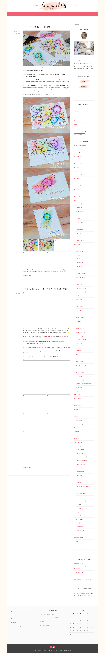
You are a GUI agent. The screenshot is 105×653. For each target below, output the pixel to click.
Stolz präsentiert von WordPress (42, 650)
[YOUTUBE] (53, 647)
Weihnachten (79, 240)
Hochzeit (78, 218)
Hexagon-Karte (79, 303)
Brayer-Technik (79, 471)
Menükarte (78, 321)
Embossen (78, 479)
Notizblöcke (77, 409)
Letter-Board (77, 394)
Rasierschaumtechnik (80, 508)
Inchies (75, 189)
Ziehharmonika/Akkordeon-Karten (83, 383)
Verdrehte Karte (79, 380)
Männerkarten (79, 317)
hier (63, 336)
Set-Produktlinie (77, 424)
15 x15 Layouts (77, 149)
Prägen (77, 497)
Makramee (76, 402)
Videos (30, 14)
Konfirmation (79, 222)
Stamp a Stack (79, 237)
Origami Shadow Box (80, 332)
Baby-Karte (78, 266)
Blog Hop (76, 167)
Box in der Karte (79, 270)
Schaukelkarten (79, 347)
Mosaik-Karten (79, 328)
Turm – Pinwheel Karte (81, 365)
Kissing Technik (79, 490)
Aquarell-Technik (79, 453)
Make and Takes (77, 398)
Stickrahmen (77, 435)
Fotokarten (78, 204)
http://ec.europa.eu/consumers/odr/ (82, 595)
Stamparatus (77, 431)
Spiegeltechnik (79, 512)
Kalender (76, 196)
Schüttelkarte (79, 350)
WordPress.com (67, 650)
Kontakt (63, 14)
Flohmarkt (47, 14)
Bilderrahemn (77, 163)
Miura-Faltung (79, 325)
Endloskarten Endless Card (82, 281)
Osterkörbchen (79, 526)
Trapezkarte (78, 354)
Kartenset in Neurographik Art (36, 27)
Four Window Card (80, 292)
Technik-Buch (77, 442)
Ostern (77, 226)
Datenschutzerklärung (83, 14)
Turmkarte (78, 369)
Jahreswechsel (77, 193)
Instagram (76, 108)
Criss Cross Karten (80, 277)
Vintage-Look (79, 515)
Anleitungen (76, 156)
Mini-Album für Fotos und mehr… (81, 563)
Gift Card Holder (79, 299)
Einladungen (77, 178)
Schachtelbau (79, 530)
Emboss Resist (79, 475)
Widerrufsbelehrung (78, 120)
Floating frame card (80, 288)
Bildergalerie (38, 14)
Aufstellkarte (79, 259)
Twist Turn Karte (79, 372)
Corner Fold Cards (80, 273)
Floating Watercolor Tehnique (82, 486)
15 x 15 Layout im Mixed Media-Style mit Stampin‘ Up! (45, 288)
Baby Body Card (79, 262)
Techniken (76, 446)
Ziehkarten (78, 387)
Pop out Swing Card (80, 336)
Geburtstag (78, 211)
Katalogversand (77, 391)
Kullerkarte (78, 314)
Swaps (75, 438)
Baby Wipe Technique (81, 460)
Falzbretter (78, 482)
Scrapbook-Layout (78, 420)
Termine (23, 14)
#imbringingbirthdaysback (80, 145)
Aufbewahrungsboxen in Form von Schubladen (50, 618)
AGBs (75, 124)
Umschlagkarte (79, 376)
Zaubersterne (77, 545)
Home (16, 14)
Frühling (78, 207)
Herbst (77, 215)
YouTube (76, 111)
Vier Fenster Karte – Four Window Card (82, 579)
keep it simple (79, 310)
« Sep (70, 638)
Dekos (75, 171)
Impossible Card (79, 306)
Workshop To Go (78, 537)
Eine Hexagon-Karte (78, 576)
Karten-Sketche (77, 244)
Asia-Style (78, 255)
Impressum (71, 14)
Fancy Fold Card (79, 284)
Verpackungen (77, 519)
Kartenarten (76, 248)
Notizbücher (77, 413)
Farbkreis (78, 174)
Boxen (77, 523)
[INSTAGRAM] (51, 647)
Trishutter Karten (79, 361)
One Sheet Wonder (80, 493)
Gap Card (78, 295)
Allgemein (76, 152)
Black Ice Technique (80, 464)
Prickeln (78, 504)
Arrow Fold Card (79, 251)
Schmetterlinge (79, 229)
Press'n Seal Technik (80, 501)
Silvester (76, 427)
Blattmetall (78, 468)
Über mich (55, 14)
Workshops (76, 541)
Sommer (78, 233)
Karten (75, 200)
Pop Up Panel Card (80, 339)
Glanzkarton (77, 182)
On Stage (76, 416)
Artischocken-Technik (80, 457)
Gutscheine (76, 185)
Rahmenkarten (79, 343)
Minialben (76, 405)
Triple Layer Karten (80, 358)
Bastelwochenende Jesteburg (80, 160)
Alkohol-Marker (79, 449)
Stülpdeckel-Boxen (78, 572)
